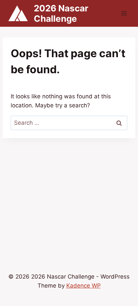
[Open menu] (124, 13)
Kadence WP (83, 285)
